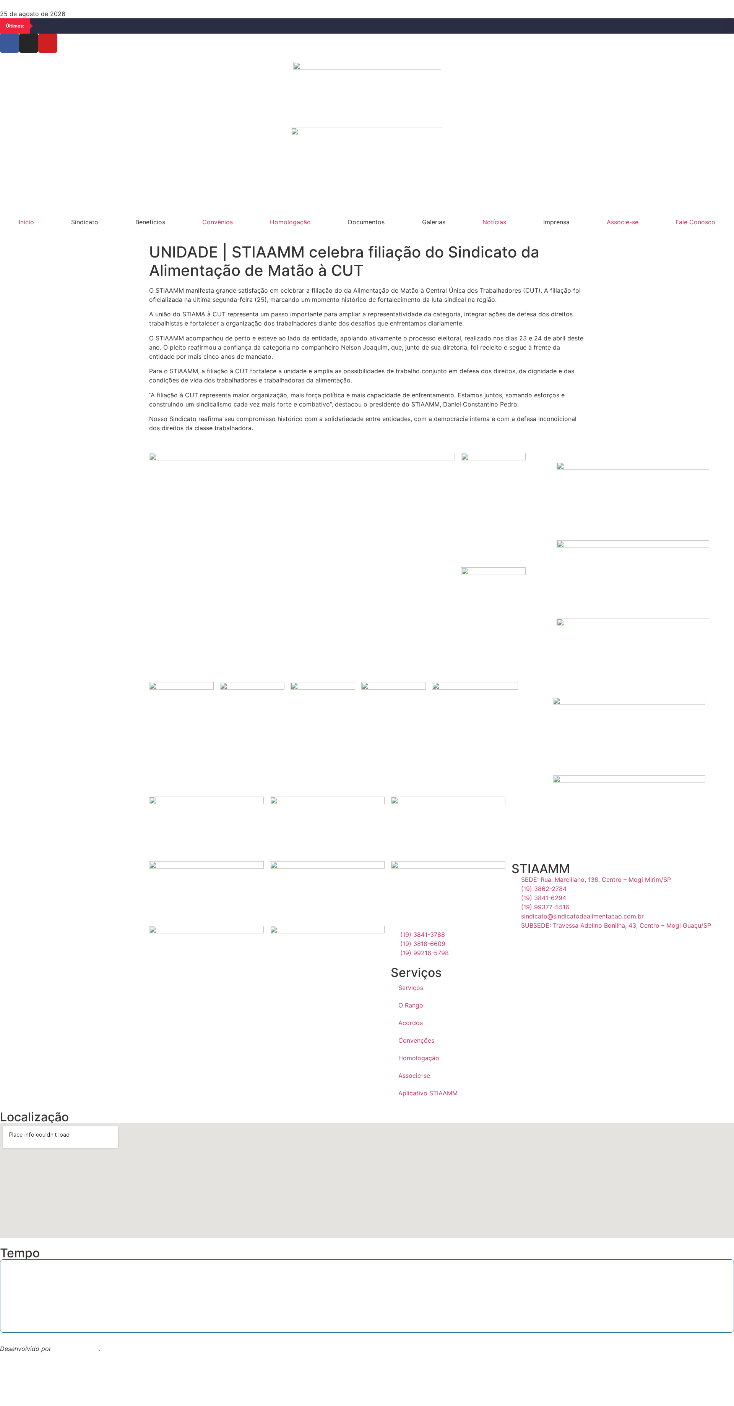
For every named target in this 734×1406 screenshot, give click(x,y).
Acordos (410, 1023)
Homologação (290, 222)
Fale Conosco (695, 222)
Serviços (410, 987)
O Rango (410, 1005)
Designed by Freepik (30, 1358)
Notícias (494, 222)
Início (26, 222)
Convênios (217, 222)
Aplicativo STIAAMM (428, 1093)
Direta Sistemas (76, 1349)
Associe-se (622, 222)
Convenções (416, 1040)
